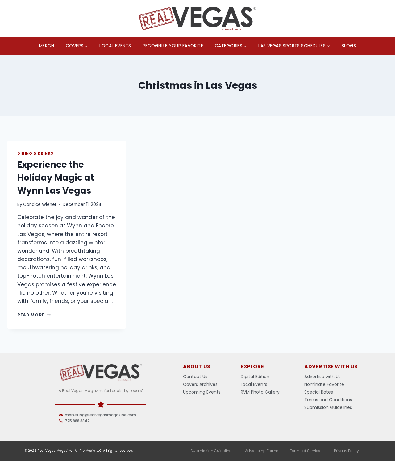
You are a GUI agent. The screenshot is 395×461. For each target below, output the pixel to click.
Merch (46, 46)
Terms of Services (306, 450)
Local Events (115, 46)
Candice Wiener (39, 204)
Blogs (349, 46)
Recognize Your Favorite (173, 46)
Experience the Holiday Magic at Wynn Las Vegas (55, 178)
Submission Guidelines (212, 450)
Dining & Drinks (35, 153)
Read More (34, 315)
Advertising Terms (261, 450)
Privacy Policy (346, 450)
